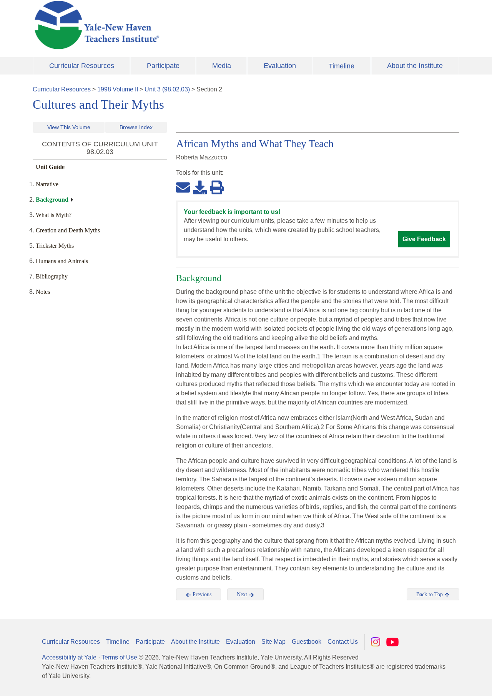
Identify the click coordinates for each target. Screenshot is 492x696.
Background (52, 199)
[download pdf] (200, 187)
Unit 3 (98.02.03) (167, 89)
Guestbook (306, 641)
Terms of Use (119, 657)
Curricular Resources (81, 66)
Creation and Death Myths (68, 230)
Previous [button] (201, 594)
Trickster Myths (55, 245)
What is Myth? (53, 215)
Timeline (341, 66)
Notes (43, 291)
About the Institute (415, 66)
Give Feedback (424, 239)
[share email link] (183, 187)
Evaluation (280, 66)
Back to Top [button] (430, 594)
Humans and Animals (62, 261)
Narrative (47, 184)
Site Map (273, 641)
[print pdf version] (217, 187)
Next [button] (243, 594)
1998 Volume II (117, 89)
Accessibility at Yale (69, 657)
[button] (448, 682)
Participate (163, 66)
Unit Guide (50, 167)
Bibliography (52, 276)
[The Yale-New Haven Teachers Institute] (173, 25)
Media (221, 66)
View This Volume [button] (68, 127)
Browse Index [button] (136, 127)
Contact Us (342, 641)
